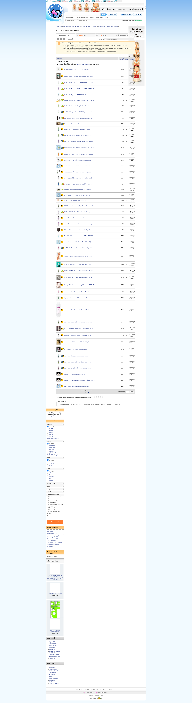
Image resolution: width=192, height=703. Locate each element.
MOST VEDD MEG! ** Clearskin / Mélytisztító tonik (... (78, 135)
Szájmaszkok (52, 667)
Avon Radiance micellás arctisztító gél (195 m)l (77, 386)
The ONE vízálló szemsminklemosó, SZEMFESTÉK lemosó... (80, 236)
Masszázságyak (53, 645)
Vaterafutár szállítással (55, 499)
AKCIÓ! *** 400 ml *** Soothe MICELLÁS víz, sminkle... (79, 248)
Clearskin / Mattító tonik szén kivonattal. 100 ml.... (77, 129)
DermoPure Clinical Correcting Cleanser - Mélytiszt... (78, 76)
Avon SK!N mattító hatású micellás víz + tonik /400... (78, 322)
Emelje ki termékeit (83, 64)
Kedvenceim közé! (102, 692)
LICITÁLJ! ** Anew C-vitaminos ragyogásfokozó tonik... (79, 154)
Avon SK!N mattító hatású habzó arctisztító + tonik (77, 362)
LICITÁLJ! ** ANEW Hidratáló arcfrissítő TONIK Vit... (78, 184)
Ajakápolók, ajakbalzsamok (54, 542)
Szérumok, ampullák (52, 539)
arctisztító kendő (53, 464)
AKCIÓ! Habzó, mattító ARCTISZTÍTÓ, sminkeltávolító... (79, 112)
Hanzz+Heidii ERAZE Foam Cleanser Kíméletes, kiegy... (79, 380)
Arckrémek (50, 531)
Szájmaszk (52, 647)
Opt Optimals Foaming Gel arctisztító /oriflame (76, 298)
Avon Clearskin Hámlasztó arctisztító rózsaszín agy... (78, 224)
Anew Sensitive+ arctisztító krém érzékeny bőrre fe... (78, 277)
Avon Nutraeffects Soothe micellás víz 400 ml (76, 292)
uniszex (51, 476)
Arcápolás (51, 416)
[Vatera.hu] (96, 699)
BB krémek (50, 546)
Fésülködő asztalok (54, 654)
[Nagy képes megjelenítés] (64, 39)
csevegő (92, 17)
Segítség (109, 689)
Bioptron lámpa (53, 649)
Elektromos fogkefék (54, 656)
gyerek (51, 480)
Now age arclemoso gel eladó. (72, 124)
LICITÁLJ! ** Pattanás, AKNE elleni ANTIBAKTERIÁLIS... (79, 89)
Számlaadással (53, 508)
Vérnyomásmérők (54, 683)
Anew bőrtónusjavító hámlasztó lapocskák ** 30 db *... (79, 264)
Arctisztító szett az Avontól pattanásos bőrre (76, 349)
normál (51, 432)
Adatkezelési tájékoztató (91, 689)
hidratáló (51, 451)
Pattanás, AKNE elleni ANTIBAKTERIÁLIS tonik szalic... (79, 141)
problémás (52, 434)
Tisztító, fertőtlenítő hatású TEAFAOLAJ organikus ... (78, 172)
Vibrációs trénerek (54, 653)
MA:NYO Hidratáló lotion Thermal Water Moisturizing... (79, 328)
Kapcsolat (102, 689)
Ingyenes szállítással (54, 501)
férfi (50, 475)
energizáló (52, 447)
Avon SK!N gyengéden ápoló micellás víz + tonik (77, 368)
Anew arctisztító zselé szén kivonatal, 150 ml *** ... (78, 200)
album (106, 17)
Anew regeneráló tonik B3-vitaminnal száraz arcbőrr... (78, 178)
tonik (50, 466)
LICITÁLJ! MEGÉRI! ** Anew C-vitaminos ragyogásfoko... (79, 100)
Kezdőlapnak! (89, 692)
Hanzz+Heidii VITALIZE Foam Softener (74, 374)
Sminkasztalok (53, 680)
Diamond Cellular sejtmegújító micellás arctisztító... (78, 335)
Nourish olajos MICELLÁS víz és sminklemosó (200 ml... (79, 148)
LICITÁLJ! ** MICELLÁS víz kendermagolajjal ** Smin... (79, 271)
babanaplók (99, 17)
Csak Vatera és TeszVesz (56, 505)
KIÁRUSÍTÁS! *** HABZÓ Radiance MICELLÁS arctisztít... (80, 166)
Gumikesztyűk (52, 674)
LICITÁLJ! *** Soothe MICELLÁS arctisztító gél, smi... (78, 212)
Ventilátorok (52, 682)
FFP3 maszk (52, 672)
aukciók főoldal (70, 17)
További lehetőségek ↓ (53, 438)
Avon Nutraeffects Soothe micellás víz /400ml (76, 310)
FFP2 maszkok (53, 669)
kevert (51, 428)
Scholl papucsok (53, 678)
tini (50, 478)
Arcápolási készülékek (53, 544)
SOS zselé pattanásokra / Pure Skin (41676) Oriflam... (78, 256)
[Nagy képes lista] (61, 39)
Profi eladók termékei (55, 497)
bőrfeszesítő (52, 445)
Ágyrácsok (52, 658)
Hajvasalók (52, 642)
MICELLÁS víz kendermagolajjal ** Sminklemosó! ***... (79, 206)
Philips (51, 676)
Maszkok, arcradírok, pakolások (55, 535)
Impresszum (79, 689)
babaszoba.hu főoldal (82, 17)
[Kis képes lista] (58, 39)
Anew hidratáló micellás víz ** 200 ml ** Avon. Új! (77, 242)
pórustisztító (52, 453)
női (50, 473)
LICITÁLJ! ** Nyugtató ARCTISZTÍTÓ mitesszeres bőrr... (79, 95)
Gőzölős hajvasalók (54, 651)
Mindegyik (51, 426)
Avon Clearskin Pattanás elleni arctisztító (75, 218)
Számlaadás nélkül (54, 510)
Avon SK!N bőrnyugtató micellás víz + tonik (76, 356)
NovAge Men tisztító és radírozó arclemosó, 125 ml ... (78, 118)
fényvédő (51, 449)
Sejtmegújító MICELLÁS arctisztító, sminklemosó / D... (78, 160)
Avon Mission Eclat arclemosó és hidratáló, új (76, 342)
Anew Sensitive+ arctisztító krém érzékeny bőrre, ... (78, 195)
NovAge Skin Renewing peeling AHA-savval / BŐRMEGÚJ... (80, 285)
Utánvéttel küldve (53, 502)
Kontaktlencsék (53, 643)
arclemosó (52, 462)
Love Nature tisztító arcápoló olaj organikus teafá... (78, 69)
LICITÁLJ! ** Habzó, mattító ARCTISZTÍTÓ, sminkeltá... (79, 83)
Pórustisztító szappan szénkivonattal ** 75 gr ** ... (77, 230)
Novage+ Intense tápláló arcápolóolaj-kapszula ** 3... (78, 189)
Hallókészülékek (53, 671)
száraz (51, 436)
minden (51, 430)
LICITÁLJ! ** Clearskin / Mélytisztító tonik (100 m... (77, 106)
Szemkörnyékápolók (52, 537)
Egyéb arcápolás (51, 540)
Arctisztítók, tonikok (52, 533)
